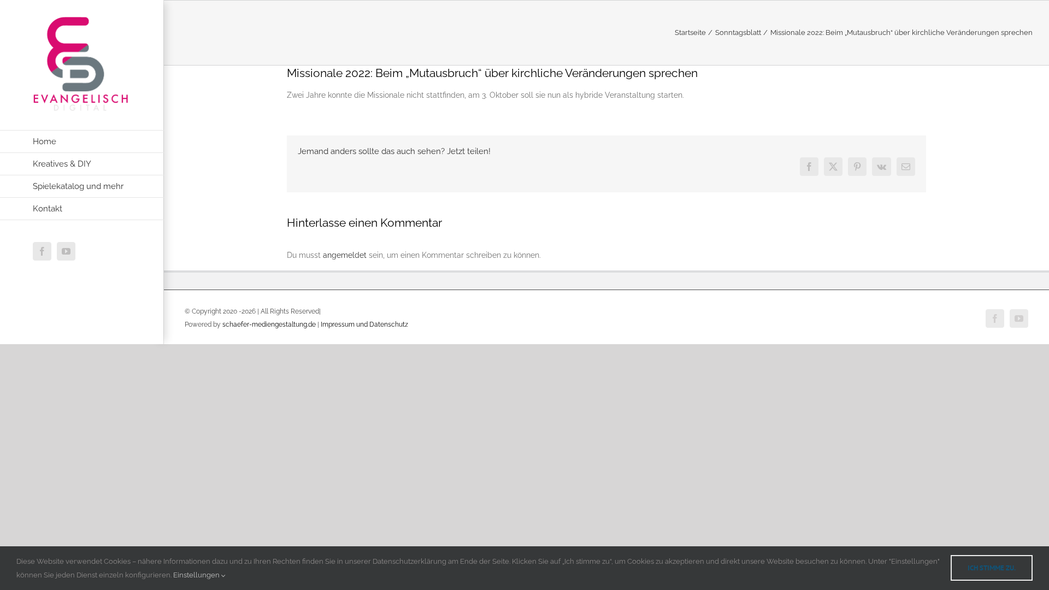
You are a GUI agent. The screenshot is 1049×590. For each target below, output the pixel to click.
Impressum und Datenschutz (364, 324)
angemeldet (345, 255)
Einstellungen (197, 575)
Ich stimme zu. (992, 568)
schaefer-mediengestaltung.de (269, 324)
